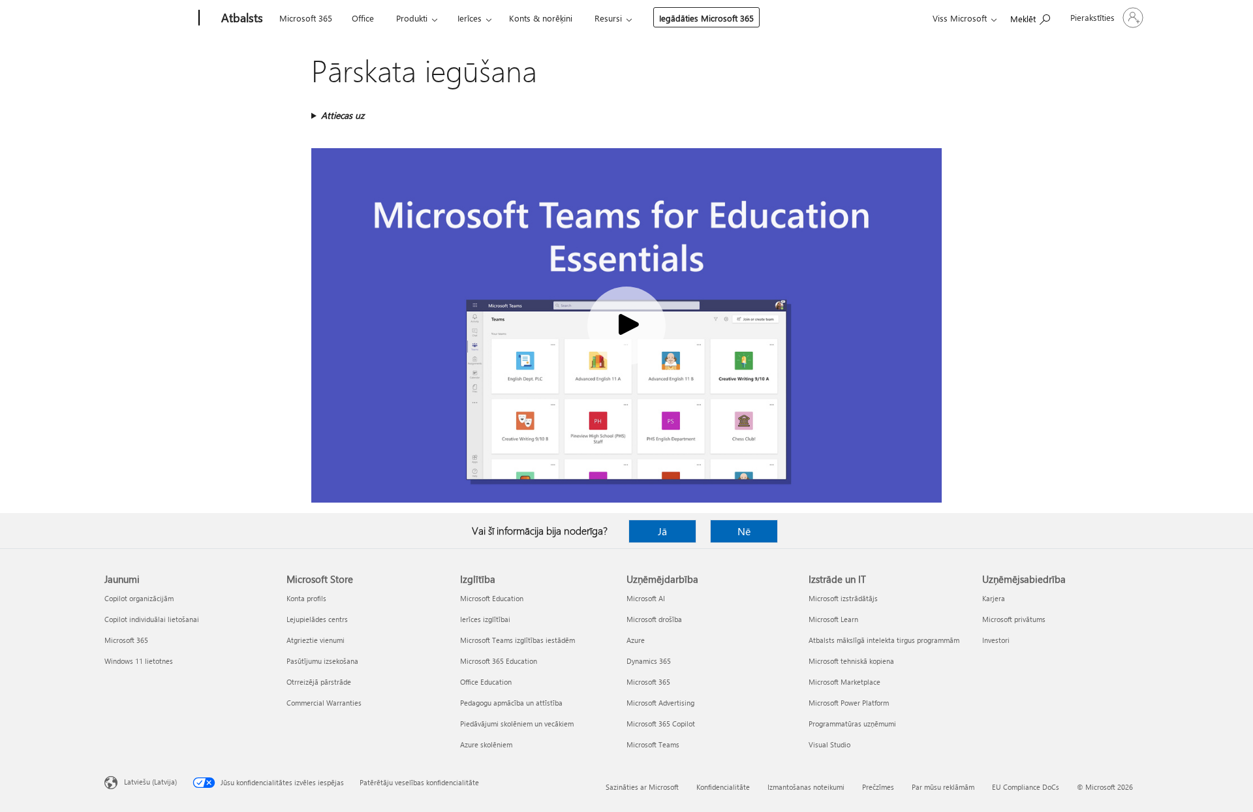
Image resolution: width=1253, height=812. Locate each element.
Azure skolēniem (486, 744)
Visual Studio (829, 744)
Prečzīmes (878, 787)
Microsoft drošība (654, 619)
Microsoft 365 (305, 17)
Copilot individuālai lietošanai (151, 619)
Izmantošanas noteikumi (805, 787)
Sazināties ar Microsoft (642, 787)
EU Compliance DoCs (1025, 787)
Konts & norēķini (540, 17)
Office (363, 17)
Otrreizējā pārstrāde (318, 682)
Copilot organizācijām (139, 598)
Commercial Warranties (324, 703)
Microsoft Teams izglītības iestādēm (517, 640)
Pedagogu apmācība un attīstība (511, 703)
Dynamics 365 (648, 661)
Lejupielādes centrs (317, 619)
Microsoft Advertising (660, 703)
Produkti (411, 17)
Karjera (993, 598)
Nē (743, 531)
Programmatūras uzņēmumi (852, 723)
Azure (635, 640)
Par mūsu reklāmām (943, 787)
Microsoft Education (491, 598)
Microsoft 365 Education (498, 661)
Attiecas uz (342, 115)
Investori (996, 640)
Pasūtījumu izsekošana (322, 661)
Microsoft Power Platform (849, 703)
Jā (662, 531)
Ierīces (469, 17)
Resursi (608, 17)
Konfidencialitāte (723, 787)
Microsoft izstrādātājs (843, 598)
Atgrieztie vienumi (315, 640)
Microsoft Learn (833, 619)
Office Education (486, 682)
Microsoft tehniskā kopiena (851, 661)
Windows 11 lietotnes (138, 661)
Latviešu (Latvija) (150, 782)
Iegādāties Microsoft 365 (706, 17)
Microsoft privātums (1013, 619)
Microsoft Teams (652, 744)
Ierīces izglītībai (485, 619)
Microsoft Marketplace (844, 682)
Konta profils (306, 598)
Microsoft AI (645, 598)
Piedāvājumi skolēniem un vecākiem (517, 723)
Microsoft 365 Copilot (660, 723)
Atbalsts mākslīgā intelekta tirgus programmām (884, 640)
